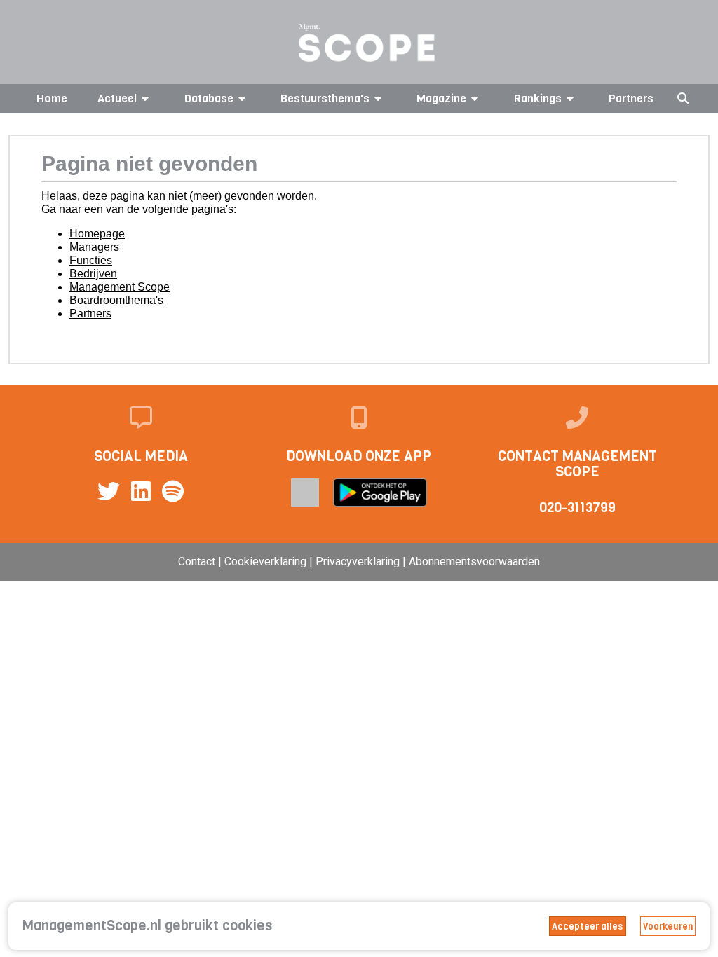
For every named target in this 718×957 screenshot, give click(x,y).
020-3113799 (577, 507)
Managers (94, 247)
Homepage (97, 234)
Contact (196, 561)
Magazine (441, 98)
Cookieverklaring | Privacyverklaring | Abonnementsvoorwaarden (382, 561)
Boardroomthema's (116, 300)
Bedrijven (93, 274)
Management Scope (119, 287)
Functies (90, 260)
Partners (631, 98)
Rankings (538, 98)
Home (51, 98)
